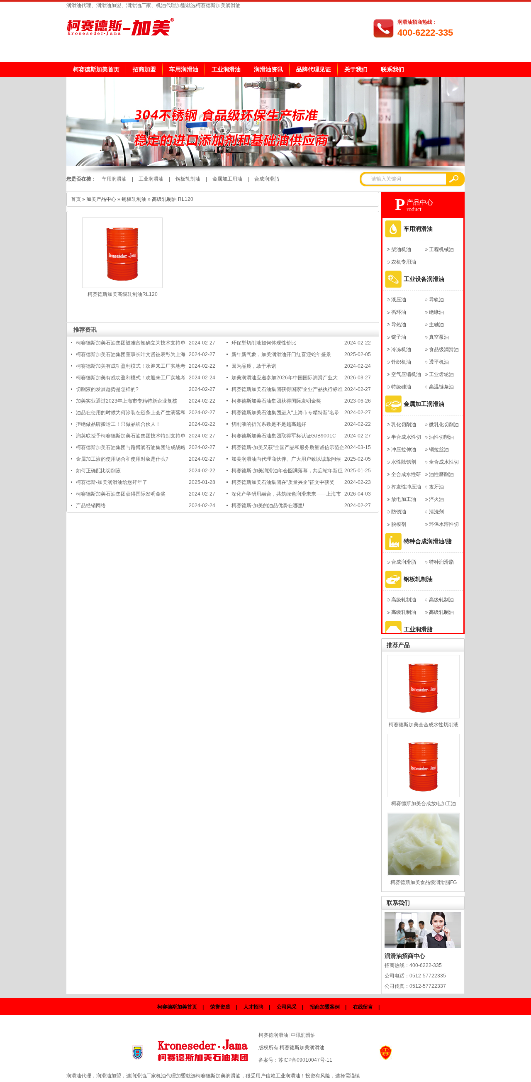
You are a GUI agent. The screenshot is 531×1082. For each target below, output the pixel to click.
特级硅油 (401, 387)
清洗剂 (436, 512)
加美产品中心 (101, 199)
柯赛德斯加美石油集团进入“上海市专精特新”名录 (285, 412)
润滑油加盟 (108, 1076)
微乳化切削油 (444, 424)
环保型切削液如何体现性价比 (263, 343)
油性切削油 (441, 437)
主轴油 (436, 324)
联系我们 (392, 69)
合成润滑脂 (266, 179)
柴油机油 (401, 249)
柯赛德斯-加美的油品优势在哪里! (267, 505)
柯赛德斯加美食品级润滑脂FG (423, 882)
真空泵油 (439, 337)
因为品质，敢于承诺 (253, 366)
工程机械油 (441, 249)
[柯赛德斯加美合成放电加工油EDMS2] (423, 765)
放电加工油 (403, 499)
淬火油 (436, 499)
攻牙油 (436, 487)
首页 (76, 199)
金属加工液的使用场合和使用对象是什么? (122, 459)
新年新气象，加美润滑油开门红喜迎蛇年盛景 (281, 354)
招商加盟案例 (325, 1007)
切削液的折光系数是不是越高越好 (268, 424)
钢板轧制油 (187, 179)
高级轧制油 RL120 (172, 199)
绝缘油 (436, 312)
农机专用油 (403, 262)
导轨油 (436, 300)
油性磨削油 (441, 474)
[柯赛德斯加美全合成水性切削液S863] (423, 686)
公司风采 (287, 1007)
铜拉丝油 (439, 449)
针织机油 (401, 362)
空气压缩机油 (406, 374)
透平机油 (439, 362)
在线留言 (363, 1007)
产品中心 (420, 202)
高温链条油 (441, 387)
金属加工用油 (227, 179)
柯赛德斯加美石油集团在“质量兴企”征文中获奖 (282, 482)
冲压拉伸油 (403, 449)
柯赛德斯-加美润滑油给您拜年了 (111, 482)
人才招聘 (253, 1007)
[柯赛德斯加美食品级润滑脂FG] (423, 844)
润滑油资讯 (268, 69)
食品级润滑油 (444, 349)
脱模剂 (398, 524)
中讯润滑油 (303, 1035)
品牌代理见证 (313, 69)
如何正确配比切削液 (98, 471)
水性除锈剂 (403, 462)
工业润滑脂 (418, 629)
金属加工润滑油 (424, 404)
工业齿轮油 (441, 374)
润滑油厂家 (143, 1076)
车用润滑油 (183, 69)
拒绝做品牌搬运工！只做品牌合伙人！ (118, 424)
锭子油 (398, 337)
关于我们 (356, 69)
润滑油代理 (78, 1076)
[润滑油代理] (204, 1048)
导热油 (398, 324)
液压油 (398, 300)
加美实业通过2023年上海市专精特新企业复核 (126, 401)
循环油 (398, 312)
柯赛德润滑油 (273, 1035)
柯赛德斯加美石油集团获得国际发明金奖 (276, 401)
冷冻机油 (401, 349)
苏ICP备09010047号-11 (305, 1060)
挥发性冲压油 (406, 487)
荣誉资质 (220, 1007)
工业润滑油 (226, 69)
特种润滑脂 (441, 562)
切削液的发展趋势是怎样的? (107, 389)
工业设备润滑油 (424, 279)
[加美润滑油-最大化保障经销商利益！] (265, 164)
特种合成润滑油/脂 (428, 541)
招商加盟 (144, 69)
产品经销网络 (91, 505)
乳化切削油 (403, 424)
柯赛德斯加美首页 (96, 69)
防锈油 (398, 512)
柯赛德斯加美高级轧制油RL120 (123, 294)
